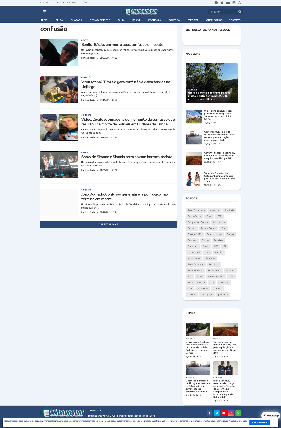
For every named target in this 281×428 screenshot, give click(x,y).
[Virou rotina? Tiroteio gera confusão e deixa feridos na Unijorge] (59, 89)
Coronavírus (219, 222)
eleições (192, 294)
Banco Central (194, 216)
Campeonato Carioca (198, 222)
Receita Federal (195, 270)
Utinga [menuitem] (58, 20)
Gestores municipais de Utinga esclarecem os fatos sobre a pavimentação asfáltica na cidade (219, 136)
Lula (208, 252)
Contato (44, 2)
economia (217, 288)
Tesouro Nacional (196, 282)
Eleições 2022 (194, 234)
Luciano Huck (194, 252)
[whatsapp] (239, 3)
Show (200, 276)
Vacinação (223, 282)
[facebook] (216, 3)
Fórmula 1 (193, 246)
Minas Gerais (194, 258)
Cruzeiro (192, 228)
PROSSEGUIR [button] (259, 422)
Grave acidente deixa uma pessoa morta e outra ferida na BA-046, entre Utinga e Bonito (209, 96)
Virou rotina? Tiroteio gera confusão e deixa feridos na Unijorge (125, 84)
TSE (231, 276)
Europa (230, 234)
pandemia (223, 294)
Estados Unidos (214, 234)
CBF (219, 216)
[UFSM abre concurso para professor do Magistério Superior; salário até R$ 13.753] (194, 116)
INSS (216, 246)
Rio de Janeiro (214, 270)
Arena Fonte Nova (196, 210)
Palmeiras (210, 258)
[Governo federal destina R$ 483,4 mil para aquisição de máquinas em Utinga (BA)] (194, 158)
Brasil (209, 216)
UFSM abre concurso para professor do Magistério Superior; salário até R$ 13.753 (218, 115)
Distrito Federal (208, 228)
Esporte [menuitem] (192, 20)
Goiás (205, 246)
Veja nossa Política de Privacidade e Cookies (228, 421)
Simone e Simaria (216, 276)
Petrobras (214, 264)
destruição (203, 288)
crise (190, 288)
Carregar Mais (108, 224)
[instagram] (234, 3)
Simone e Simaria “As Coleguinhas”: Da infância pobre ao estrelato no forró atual (219, 177)
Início (84, 2)
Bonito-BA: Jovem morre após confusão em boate (122, 44)
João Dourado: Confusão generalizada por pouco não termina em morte (124, 196)
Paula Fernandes (196, 264)
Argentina (214, 210)
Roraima (230, 270)
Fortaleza (218, 240)
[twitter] (222, 3)
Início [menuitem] (44, 20)
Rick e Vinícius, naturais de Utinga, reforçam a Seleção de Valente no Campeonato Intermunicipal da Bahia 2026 (224, 389)
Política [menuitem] (174, 20)
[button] (44, 11)
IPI (224, 246)
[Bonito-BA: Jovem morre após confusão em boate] (59, 52)
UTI (212, 282)
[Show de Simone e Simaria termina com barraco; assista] (59, 164)
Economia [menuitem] (154, 20)
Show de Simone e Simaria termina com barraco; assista (126, 157)
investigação (207, 294)
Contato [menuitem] (235, 20)
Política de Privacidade (65, 2)
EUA (223, 228)
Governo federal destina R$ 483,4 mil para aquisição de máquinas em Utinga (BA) (219, 156)
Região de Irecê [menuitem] (100, 20)
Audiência (229, 210)
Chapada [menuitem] (76, 20)
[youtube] (228, 3)
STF (190, 276)
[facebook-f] (209, 413)
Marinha (218, 252)
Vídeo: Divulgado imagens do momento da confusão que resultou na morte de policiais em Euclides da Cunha (128, 122)
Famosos (192, 240)
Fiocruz (205, 240)
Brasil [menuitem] (136, 20)
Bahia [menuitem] (121, 20)
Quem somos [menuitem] (214, 20)
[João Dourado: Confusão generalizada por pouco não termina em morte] (59, 202)
